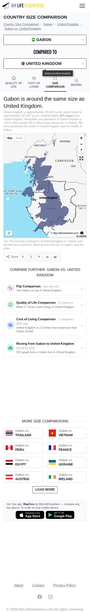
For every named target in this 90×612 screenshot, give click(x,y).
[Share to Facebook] (22, 256)
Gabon (72, 241)
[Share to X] (31, 256)
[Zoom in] (81, 138)
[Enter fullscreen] (81, 158)
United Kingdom (53, 241)
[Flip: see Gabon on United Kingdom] (9, 232)
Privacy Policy (64, 585)
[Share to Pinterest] (39, 256)
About (18, 585)
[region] (45, 185)
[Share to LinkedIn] (47, 256)
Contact (38, 585)
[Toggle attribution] (81, 232)
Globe (19, 138)
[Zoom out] (81, 144)
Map (9, 138)
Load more (45, 489)
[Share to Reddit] (55, 256)
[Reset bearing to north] (81, 150)
